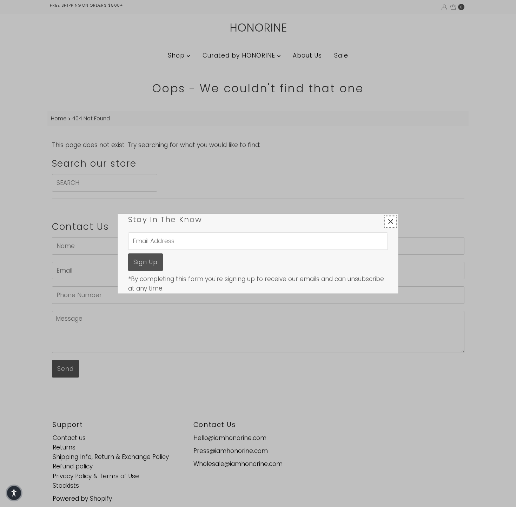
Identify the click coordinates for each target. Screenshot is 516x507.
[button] (14, 493)
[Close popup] (390, 221)
